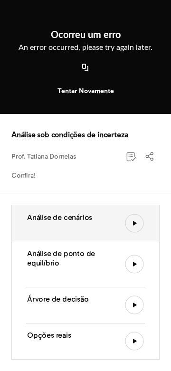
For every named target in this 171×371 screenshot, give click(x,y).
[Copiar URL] (85, 68)
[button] (150, 156)
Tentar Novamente (85, 91)
